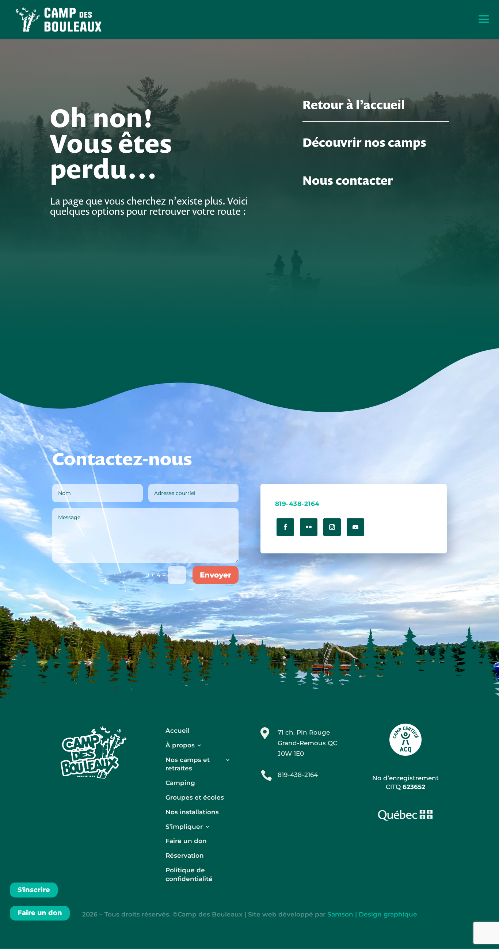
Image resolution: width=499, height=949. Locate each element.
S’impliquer (184, 826)
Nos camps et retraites (187, 764)
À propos (180, 745)
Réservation (184, 855)
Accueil (177, 730)
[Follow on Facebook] (285, 527)
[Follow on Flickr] (308, 527)
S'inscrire (34, 890)
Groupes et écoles (194, 797)
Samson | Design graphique (372, 914)
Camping (180, 782)
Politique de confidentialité (189, 874)
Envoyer (215, 575)
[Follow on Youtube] (355, 527)
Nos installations (192, 812)
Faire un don (40, 913)
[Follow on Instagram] (332, 527)
